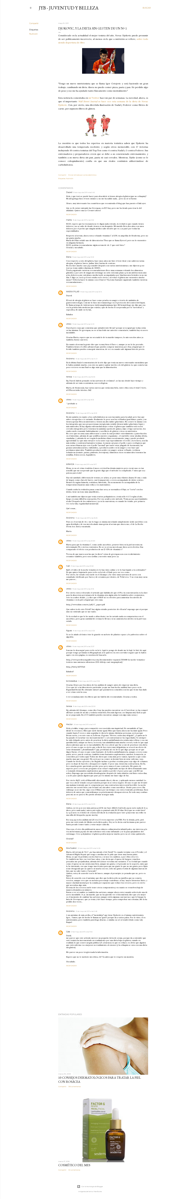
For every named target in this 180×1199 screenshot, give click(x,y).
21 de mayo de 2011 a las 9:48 (86, 911)
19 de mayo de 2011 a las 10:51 (83, 257)
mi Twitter (93, 98)
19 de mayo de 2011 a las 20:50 (83, 541)
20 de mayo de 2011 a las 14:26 (89, 848)
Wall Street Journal (87, 101)
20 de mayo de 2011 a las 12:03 (83, 804)
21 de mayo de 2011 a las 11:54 (82, 932)
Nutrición (33, 34)
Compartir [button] (33, 23)
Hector (69, 724)
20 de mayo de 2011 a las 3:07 (85, 724)
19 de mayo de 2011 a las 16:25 (86, 518)
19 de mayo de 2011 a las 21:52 (89, 681)
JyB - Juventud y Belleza (69, 8)
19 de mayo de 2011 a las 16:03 (84, 377)
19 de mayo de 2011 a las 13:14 (91, 292)
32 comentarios (74, 1170)
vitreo (68, 324)
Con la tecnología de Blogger (92, 1186)
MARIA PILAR (72, 291)
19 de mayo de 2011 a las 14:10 (83, 324)
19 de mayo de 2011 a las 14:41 (86, 359)
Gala (68, 931)
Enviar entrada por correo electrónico (82, 175)
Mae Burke (98, 1191)
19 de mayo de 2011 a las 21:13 (83, 589)
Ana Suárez (71, 848)
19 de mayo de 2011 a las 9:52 (83, 220)
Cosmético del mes (74, 1165)
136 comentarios (74, 1086)
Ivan (68, 566)
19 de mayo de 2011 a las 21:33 (84, 631)
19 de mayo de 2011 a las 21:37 (83, 646)
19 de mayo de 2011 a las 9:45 (84, 192)
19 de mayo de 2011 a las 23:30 (84, 706)
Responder (71, 214)
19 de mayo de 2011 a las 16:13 (83, 400)
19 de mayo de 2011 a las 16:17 (86, 464)
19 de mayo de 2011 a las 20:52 (82, 566)
